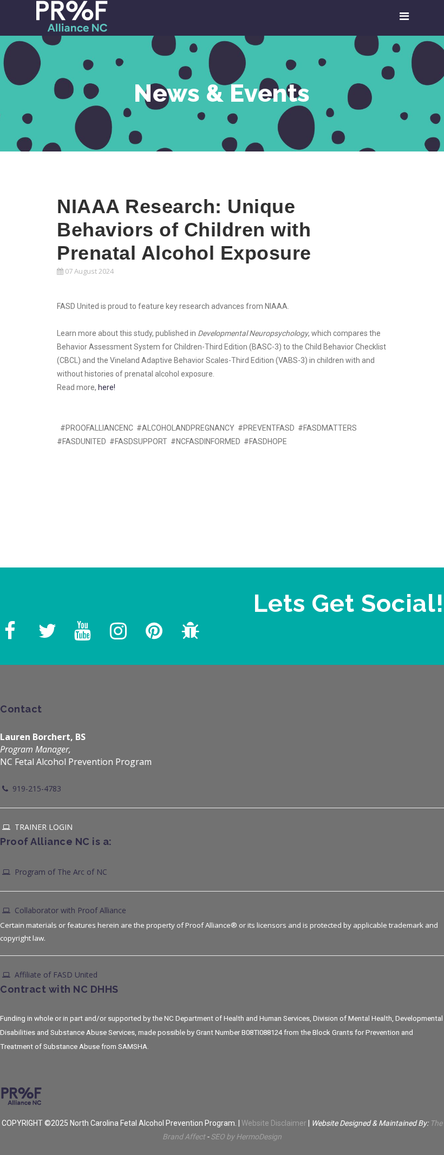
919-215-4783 (35, 788)
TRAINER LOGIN (42, 827)
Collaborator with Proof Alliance (69, 910)
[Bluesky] (188, 628)
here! (106, 387)
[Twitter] (45, 628)
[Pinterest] (152, 628)
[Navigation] (404, 16)
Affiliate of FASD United (54, 974)
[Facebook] (9, 628)
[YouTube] (81, 628)
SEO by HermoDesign (246, 1136)
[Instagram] (117, 628)
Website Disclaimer (273, 1123)
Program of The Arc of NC (59, 872)
